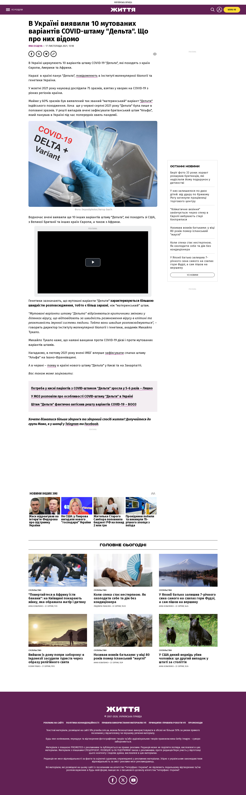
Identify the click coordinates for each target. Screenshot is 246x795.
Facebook (91, 424)
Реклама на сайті (54, 722)
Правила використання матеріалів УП (124, 722)
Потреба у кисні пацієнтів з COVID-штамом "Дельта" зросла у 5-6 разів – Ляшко (92, 388)
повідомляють (87, 76)
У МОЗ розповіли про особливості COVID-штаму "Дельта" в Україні (82, 396)
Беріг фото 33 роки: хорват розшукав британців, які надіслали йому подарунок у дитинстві (190, 178)
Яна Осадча (35, 46)
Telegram (72, 424)
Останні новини (184, 166)
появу (51, 365)
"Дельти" (146, 101)
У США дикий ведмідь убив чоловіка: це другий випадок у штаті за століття (183, 658)
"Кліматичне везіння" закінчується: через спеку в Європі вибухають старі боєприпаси (189, 214)
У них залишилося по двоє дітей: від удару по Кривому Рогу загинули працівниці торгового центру (189, 196)
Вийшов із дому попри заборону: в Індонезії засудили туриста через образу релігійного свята (56, 658)
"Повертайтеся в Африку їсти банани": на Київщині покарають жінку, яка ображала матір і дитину (57, 598)
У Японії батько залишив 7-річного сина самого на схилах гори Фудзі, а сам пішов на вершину (191, 262)
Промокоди (195, 722)
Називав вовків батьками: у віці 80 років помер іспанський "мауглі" (192, 231)
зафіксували (114, 353)
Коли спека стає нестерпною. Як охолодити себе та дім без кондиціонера (191, 246)
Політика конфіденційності (82, 722)
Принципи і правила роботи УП (167, 722)
